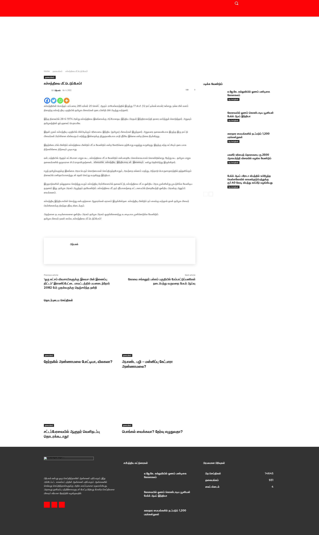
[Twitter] (53, 101)
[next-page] (211, 194)
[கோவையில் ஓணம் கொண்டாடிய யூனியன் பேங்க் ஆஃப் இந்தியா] (214, 117)
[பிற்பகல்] (48, 90)
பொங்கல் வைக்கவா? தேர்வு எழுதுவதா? (152, 431)
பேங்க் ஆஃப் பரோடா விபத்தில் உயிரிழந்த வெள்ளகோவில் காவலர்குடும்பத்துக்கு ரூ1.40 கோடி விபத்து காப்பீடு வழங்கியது (250, 179)
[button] (236, 3)
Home (47, 71)
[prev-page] (205, 194)
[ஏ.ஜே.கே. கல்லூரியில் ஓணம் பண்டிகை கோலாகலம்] (214, 96)
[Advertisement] (159, 41)
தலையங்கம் (57, 71)
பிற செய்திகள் (233, 99)
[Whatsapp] (60, 101)
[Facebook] (47, 101)
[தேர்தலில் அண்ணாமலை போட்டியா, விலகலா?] (80, 331)
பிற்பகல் (57, 90)
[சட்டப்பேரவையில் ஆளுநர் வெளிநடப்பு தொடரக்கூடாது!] (80, 401)
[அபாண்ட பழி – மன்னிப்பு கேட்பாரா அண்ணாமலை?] (158, 331)
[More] (66, 101)
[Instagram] (54, 505)
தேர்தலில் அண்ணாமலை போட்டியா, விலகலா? (78, 361)
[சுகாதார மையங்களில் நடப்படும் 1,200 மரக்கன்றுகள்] (214, 138)
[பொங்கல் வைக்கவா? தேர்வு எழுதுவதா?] (158, 401)
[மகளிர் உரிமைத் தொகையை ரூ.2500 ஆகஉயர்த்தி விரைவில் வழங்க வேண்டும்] (214, 159)
